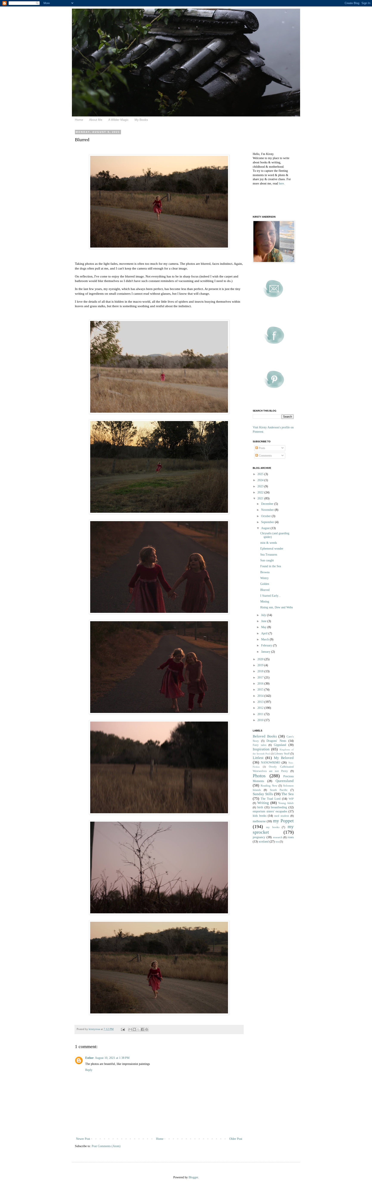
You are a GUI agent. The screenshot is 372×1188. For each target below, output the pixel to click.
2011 (260, 714)
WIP (291, 798)
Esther (89, 1057)
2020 (260, 659)
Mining (264, 601)
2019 (260, 665)
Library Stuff (282, 753)
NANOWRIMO (270, 762)
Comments (265, 455)
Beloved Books (265, 736)
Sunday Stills (263, 794)
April (264, 633)
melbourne (259, 821)
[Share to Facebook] (142, 1029)
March (265, 639)
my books (272, 827)
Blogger (193, 1177)
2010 (260, 720)
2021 (260, 498)
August (266, 528)
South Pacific (279, 789)
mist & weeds (268, 542)
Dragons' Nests (276, 740)
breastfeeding (279, 807)
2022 (260, 492)
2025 (260, 474)
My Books (141, 119)
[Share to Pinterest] (146, 1029)
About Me (95, 119)
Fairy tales (259, 745)
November (268, 509)
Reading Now (269, 785)
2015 (260, 689)
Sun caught (267, 560)
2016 (260, 683)
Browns (265, 572)
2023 (260, 486)
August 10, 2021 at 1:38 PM (112, 1057)
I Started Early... (270, 595)
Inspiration (261, 749)
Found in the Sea (270, 566)
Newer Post (83, 1138)
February (267, 645)
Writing (263, 803)
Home (79, 119)
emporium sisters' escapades (270, 811)
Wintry (264, 578)
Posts (261, 448)
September (268, 522)
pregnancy (259, 837)
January (266, 651)
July (264, 615)
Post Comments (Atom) (106, 1146)
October (266, 516)
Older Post (235, 1138)
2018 (260, 671)
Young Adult (286, 803)
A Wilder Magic (118, 119)
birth (260, 807)
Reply (88, 1070)
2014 (260, 695)
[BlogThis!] (134, 1029)
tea (277, 841)
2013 (260, 701)
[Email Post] (123, 1029)
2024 (260, 480)
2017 (260, 677)
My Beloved (284, 758)
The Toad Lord (271, 798)
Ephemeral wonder (271, 548)
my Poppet (283, 820)
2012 (260, 707)
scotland (264, 841)
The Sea (287, 794)
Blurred (265, 590)
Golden (264, 583)
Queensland (285, 781)
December (267, 503)
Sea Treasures (268, 554)
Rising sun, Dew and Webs (276, 607)
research (277, 837)
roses (291, 837)
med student (281, 815)
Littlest (258, 758)
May (264, 627)
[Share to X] (138, 1029)
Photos (259, 775)
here (281, 183)
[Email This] (130, 1029)
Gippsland (280, 745)
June (264, 621)
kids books (259, 815)
